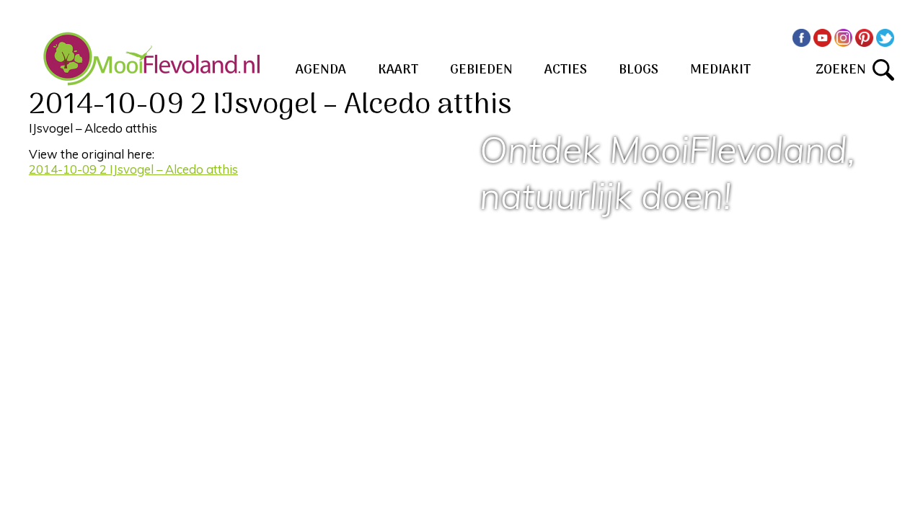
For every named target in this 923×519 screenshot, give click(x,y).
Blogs (638, 70)
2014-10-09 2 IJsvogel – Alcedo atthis (133, 169)
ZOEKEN (844, 70)
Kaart (398, 70)
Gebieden (481, 70)
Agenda (321, 70)
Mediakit (720, 70)
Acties (565, 70)
